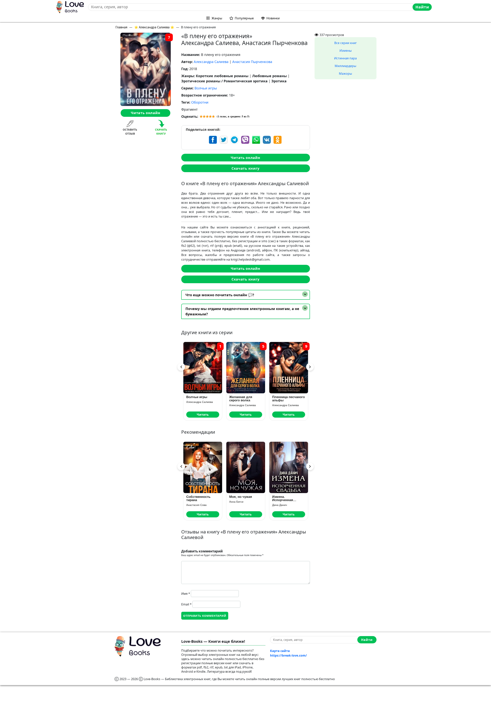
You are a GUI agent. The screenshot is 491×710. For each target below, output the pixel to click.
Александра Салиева (211, 61)
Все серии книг (345, 43)
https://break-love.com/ (288, 655)
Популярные (244, 18)
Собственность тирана (198, 498)
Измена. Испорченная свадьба (282, 498)
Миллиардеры (345, 66)
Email (186, 604)
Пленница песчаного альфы (288, 398)
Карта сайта (280, 651)
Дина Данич (279, 504)
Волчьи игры (205, 88)
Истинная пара (345, 58)
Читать (203, 414)
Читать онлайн (145, 112)
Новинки (273, 18)
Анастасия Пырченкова (252, 61)
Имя (185, 593)
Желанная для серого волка (240, 398)
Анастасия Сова (196, 504)
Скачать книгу (245, 168)
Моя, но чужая (240, 496)
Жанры (217, 18)
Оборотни (199, 102)
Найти (422, 7)
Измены (345, 50)
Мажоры (345, 73)
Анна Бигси (236, 501)
